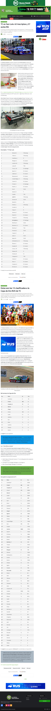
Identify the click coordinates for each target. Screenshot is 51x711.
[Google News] (23, 277)
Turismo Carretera (4, 16)
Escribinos (21, 16)
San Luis (23, 273)
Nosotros (27, 697)
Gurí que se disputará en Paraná (17, 92)
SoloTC (3, 34)
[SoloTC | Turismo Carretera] (7, 10)
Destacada (12, 273)
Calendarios (14, 16)
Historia (17, 16)
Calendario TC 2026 (16, 18)
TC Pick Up (9, 16)
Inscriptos (18, 273)
